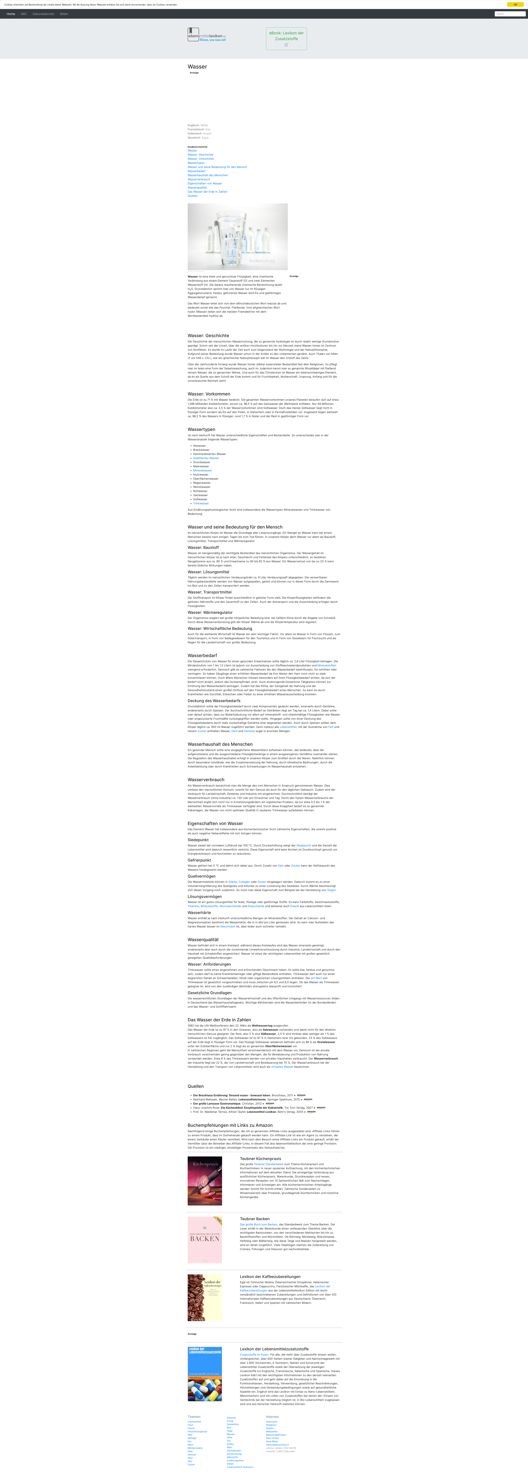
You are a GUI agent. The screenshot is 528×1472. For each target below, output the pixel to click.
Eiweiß (294, 906)
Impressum (271, 1421)
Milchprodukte (195, 1448)
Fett (330, 727)
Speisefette (233, 1424)
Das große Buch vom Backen (258, 1224)
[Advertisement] (245, 93)
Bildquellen (271, 1431)
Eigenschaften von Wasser (205, 183)
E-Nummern (247, 1467)
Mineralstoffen (326, 665)
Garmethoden (234, 1450)
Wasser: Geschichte (200, 154)
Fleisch (191, 1428)
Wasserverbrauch (199, 179)
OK (515, 4)
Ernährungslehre (235, 1460)
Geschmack (227, 926)
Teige (230, 1430)
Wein (229, 1447)
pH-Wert (316, 978)
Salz (281, 865)
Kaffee (230, 1444)
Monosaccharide (230, 906)
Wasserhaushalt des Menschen (208, 175)
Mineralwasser (202, 470)
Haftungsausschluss (276, 1444)
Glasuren (231, 1417)
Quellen (193, 195)
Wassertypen (196, 163)
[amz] (301, 1095)
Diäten (230, 1463)
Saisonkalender (43, 14)
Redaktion (271, 1425)
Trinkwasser (201, 503)
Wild (190, 1434)
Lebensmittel (288, 727)
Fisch (190, 1425)
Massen (231, 1434)
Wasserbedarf (197, 171)
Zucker (202, 731)
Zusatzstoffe (233, 1467)
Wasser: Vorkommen (201, 158)
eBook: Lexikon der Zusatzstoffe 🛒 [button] (286, 39)
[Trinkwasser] (238, 236)
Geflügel (192, 1438)
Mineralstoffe (209, 906)
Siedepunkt (303, 845)
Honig (230, 1421)
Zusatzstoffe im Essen (254, 1354)
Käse (190, 1451)
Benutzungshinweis (276, 1434)
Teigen (331, 890)
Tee (229, 1440)
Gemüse (249, 731)
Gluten (262, 881)
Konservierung (234, 1454)
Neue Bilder (272, 1441)
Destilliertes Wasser (206, 458)
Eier (190, 1441)
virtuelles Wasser (282, 1066)
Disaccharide (256, 906)
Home (11, 14)
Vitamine (193, 906)
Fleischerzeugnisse (197, 1431)
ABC (24, 14)
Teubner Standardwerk (269, 1164)
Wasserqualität (197, 187)
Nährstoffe (232, 1457)
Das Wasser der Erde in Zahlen (207, 191)
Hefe (229, 1437)
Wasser (192, 150)
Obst (234, 731)
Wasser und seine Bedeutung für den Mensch (217, 167)
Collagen (244, 881)
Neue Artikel (272, 1438)
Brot (229, 1427)
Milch (190, 1444)
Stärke (233, 881)
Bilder (64, 14)
